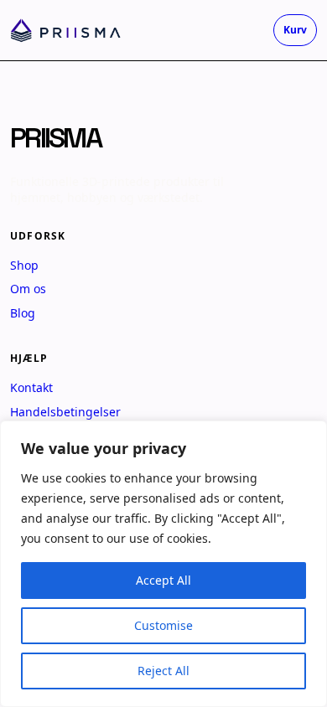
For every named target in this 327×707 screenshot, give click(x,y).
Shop (24, 265)
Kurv (295, 30)
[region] (163, 564)
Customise (163, 625)
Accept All (163, 580)
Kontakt (31, 387)
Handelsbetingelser (65, 412)
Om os (28, 289)
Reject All (163, 671)
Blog (22, 313)
